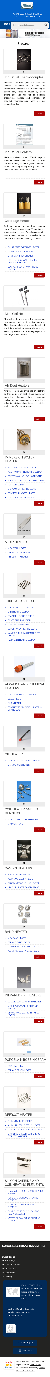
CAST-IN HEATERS (18, 868)
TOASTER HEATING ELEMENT (21, 616)
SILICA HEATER (15, 703)
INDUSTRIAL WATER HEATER (21, 497)
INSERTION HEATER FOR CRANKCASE (25, 1129)
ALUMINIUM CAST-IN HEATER (21, 879)
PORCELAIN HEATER (17, 1066)
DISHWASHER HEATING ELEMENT (23, 489)
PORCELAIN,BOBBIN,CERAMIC (27, 1060)
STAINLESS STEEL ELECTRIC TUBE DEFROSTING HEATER (24, 1135)
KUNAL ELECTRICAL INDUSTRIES (27, 15)
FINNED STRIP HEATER (18, 557)
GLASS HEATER (15, 699)
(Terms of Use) (35, 1364)
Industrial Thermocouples (24, 77)
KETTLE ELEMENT (16, 484)
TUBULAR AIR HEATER (21, 601)
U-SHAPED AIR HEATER (18, 624)
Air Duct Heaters (17, 386)
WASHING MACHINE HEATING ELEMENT (26, 472)
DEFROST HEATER (18, 1115)
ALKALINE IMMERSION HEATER (22, 694)
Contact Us (10, 1272)
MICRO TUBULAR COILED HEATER (23, 819)
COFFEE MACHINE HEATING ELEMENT (25, 476)
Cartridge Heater (17, 221)
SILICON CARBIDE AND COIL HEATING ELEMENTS (24, 1183)
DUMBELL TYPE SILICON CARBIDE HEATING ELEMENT (23, 1212)
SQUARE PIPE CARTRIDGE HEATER (23, 247)
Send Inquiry (27, 1342)
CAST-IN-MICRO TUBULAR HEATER (23, 883)
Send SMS (27, 1350)
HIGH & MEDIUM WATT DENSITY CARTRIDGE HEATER (22, 261)
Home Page (10, 1260)
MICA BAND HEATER (17, 938)
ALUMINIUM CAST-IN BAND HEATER (24, 951)
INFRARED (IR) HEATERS (23, 995)
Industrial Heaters (18, 152)
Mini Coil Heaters (17, 314)
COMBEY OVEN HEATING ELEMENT (23, 629)
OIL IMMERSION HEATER (19, 765)
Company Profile (12, 1264)
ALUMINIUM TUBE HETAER (20, 1121)
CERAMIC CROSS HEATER (19, 1070)
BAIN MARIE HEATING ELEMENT (22, 467)
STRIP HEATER (16, 542)
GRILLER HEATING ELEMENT (20, 607)
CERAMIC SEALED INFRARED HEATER (25, 1001)
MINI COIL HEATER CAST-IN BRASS (23, 887)
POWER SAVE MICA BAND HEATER (23, 946)
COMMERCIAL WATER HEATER (21, 493)
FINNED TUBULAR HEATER (20, 620)
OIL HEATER (14, 754)
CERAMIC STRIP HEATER (19, 552)
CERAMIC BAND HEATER (19, 942)
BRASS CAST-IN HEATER (19, 874)
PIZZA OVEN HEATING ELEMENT (22, 640)
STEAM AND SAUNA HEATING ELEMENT (26, 480)
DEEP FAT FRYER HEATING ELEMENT (24, 760)
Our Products (11, 1268)
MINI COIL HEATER (16, 824)
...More (39, 113)
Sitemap (8, 1276)
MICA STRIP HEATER (17, 548)
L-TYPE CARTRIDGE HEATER (20, 251)
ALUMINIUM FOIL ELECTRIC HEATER (24, 1125)
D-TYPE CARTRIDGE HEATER (20, 256)
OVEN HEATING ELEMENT (19, 612)
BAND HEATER (16, 932)
